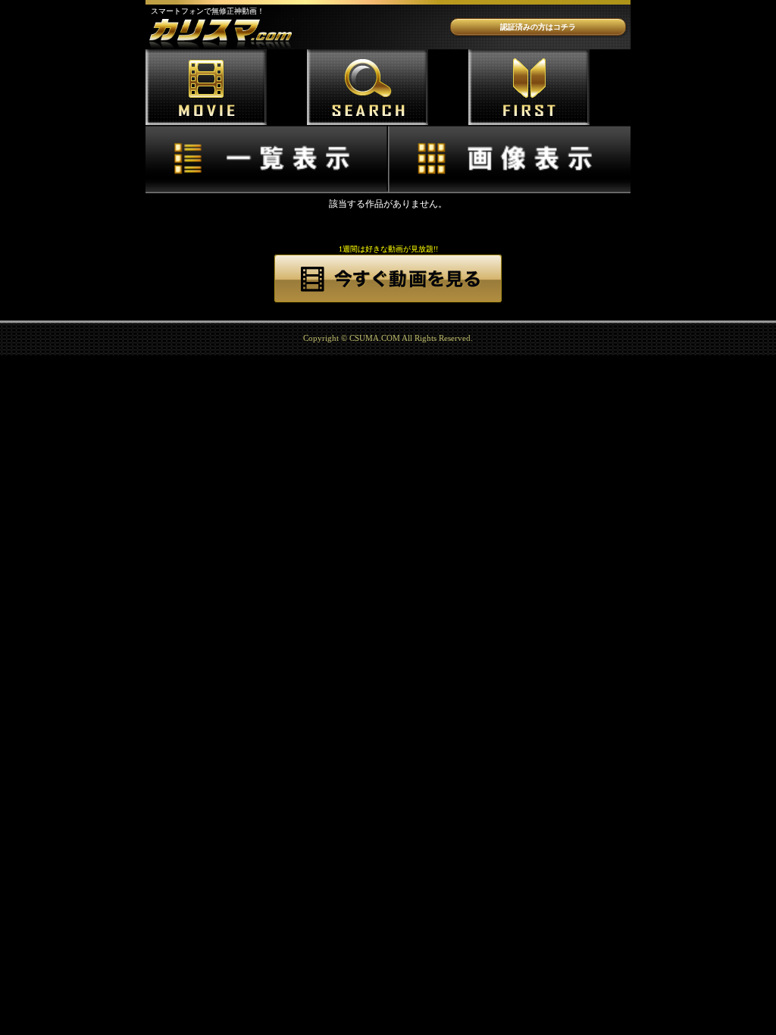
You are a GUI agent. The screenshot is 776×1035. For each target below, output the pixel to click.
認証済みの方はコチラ (538, 27)
